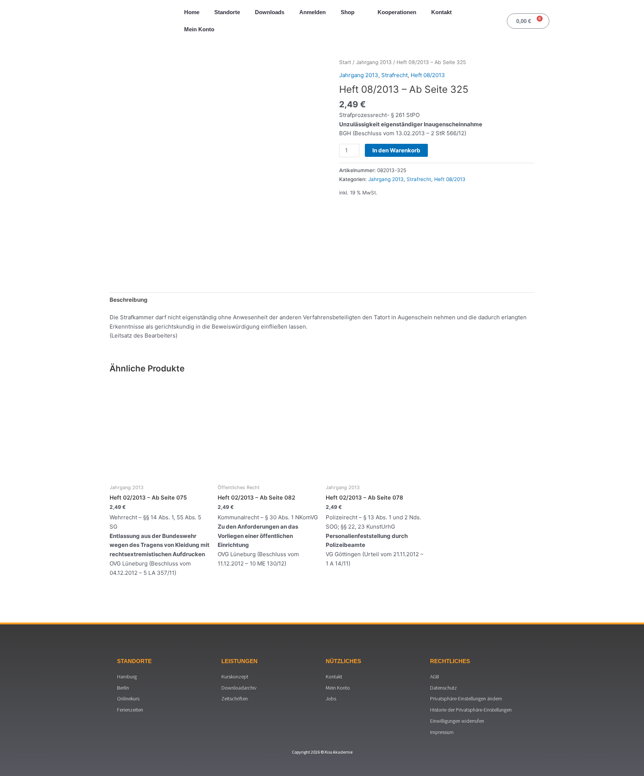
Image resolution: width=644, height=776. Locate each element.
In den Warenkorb (396, 150)
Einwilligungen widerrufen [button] (457, 721)
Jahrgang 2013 (374, 62)
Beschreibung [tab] (129, 299)
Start (345, 62)
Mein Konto (199, 29)
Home (191, 12)
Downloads (269, 12)
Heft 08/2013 (428, 75)
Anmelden (312, 12)
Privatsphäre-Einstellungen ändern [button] (466, 698)
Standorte (227, 12)
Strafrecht (394, 75)
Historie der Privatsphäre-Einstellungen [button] (471, 709)
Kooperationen (397, 12)
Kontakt (441, 12)
